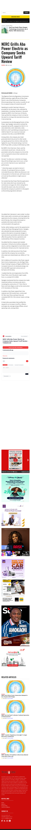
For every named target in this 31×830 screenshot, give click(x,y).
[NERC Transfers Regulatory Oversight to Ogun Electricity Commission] (15, 726)
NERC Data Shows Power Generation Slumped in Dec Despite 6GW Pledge (14, 696)
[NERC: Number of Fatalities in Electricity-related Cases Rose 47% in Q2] (15, 746)
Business (3, 753)
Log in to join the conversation (15, 347)
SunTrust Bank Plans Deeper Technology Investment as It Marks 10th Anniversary (18, 29)
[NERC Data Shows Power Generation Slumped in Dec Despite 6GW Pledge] (15, 686)
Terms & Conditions (5, 807)
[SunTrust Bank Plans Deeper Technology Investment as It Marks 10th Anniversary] (4, 30)
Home (2, 802)
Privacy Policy (4, 805)
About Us (3, 804)
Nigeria (3, 65)
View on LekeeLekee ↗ (24, 336)
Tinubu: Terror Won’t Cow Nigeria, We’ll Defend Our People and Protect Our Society (15, 22)
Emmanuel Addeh (10, 698)
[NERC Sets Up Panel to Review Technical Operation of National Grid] (15, 706)
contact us (7, 818)
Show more (5, 355)
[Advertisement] (15, 322)
